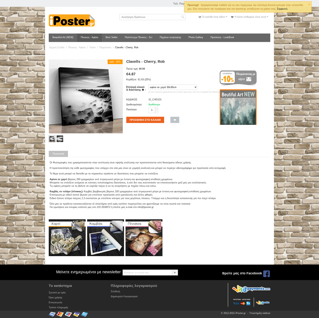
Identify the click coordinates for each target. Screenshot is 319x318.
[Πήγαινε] (175, 272)
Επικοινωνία (55, 302)
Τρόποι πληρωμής (58, 307)
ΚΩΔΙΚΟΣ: (132, 99)
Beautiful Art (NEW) (62, 37)
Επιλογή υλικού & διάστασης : (136, 88)
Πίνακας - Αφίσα (89, 37)
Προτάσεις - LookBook (222, 37)
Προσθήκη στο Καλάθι (145, 119)
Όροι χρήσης (55, 297)
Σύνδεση (115, 291)
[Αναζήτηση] (182, 17)
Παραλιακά (105, 47)
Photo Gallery (195, 37)
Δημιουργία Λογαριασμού (124, 296)
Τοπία (92, 47)
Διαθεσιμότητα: (134, 104)
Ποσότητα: (131, 109)
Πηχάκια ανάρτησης (170, 37)
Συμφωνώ (282, 8)
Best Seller (111, 37)
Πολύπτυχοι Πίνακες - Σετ (138, 37)
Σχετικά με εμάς (57, 292)
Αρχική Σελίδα (56, 47)
